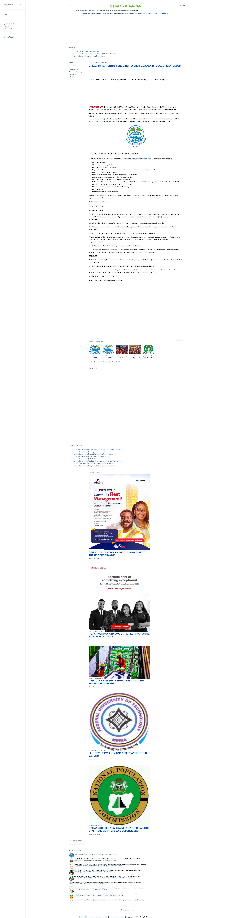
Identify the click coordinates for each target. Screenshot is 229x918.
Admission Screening (75, 72)
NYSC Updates (129, 14)
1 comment (96, 759)
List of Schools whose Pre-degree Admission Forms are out (93, 452)
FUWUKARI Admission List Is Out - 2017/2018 (90, 884)
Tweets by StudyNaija (76, 844)
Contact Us (164, 14)
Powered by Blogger (128, 910)
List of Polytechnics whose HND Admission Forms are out (93, 463)
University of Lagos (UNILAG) (103, 119)
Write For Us (140, 14)
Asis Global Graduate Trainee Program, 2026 (92, 890)
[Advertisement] (125, 27)
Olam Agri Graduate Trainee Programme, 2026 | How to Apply (98, 866)
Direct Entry (73, 74)
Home (85, 14)
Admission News (74, 69)
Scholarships (107, 14)
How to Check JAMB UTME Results (86, 51)
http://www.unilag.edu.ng (141, 158)
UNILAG (71, 76)
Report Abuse (9, 37)
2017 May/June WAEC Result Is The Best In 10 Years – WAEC (95, 860)
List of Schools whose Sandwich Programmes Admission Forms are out (97, 461)
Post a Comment (97, 558)
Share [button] (71, 62)
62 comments (96, 834)
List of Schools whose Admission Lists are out (89, 56)
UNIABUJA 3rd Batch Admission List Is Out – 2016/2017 (94, 872)
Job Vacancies (119, 14)
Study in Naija (125, 6)
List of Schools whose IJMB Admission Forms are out (91, 456)
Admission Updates (94, 14)
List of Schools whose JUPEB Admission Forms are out (92, 459)
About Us (149, 14)
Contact (94, 917)
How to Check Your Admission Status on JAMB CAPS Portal (94, 54)
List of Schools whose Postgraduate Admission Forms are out (94, 466)
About (87, 917)
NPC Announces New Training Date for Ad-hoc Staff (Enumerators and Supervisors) (119, 829)
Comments (10, 28)
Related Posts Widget (179, 340)
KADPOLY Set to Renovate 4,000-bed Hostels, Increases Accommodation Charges (105, 878)
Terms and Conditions (117, 917)
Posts (8, 26)
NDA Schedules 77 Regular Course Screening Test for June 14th (99, 895)
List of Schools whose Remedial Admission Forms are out (93, 454)
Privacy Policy (103, 917)
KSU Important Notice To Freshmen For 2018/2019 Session (96, 854)
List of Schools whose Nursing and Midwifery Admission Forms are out (98, 449)
